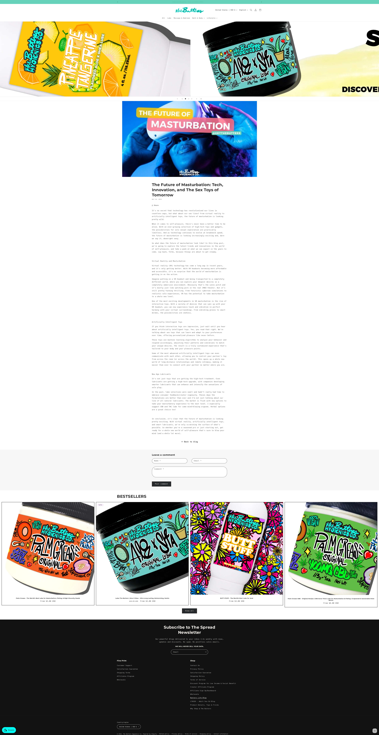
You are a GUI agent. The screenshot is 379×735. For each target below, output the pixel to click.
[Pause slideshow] (201, 99)
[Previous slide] (177, 99)
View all (189, 611)
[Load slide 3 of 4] (188, 98)
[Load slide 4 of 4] (191, 98)
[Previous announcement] (117, 2)
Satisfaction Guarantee (127, 669)
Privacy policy (177, 734)
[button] (198, 18)
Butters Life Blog (198, 698)
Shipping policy (205, 734)
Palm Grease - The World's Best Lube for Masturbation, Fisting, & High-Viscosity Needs (48, 598)
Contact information (221, 734)
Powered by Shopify (150, 734)
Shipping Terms (123, 672)
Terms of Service (197, 680)
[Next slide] (196, 99)
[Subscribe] (205, 652)
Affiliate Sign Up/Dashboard (203, 690)
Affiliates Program (125, 676)
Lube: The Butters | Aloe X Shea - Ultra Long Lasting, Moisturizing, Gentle (142, 598)
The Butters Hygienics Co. (132, 734)
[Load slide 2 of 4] (185, 98)
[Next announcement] (261, 2)
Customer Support (124, 665)
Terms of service (191, 734)
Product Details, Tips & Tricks (204, 705)
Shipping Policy (197, 676)
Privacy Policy (197, 669)
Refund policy (164, 734)
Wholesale (121, 680)
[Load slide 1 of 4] (182, 98)
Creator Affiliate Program (202, 687)
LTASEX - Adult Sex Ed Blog (202, 701)
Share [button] (156, 205)
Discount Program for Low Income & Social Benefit (213, 683)
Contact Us (195, 665)
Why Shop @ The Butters (200, 708)
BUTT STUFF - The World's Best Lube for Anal (236, 598)
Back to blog (191, 442)
